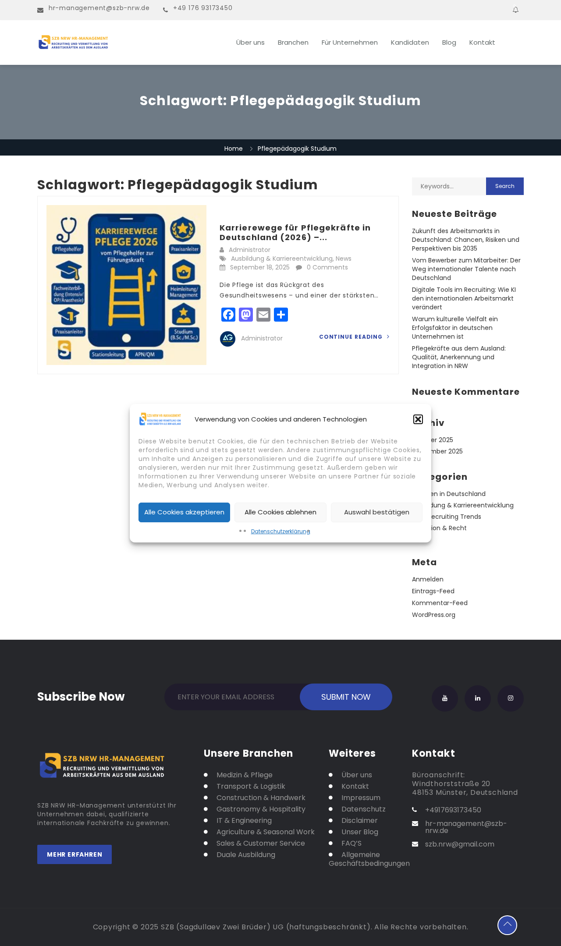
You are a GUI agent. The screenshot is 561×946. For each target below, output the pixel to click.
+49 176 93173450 (203, 8)
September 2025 (437, 451)
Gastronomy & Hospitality (261, 809)
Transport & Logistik (251, 786)
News (344, 258)
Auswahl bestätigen (376, 512)
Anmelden (428, 579)
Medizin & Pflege (245, 775)
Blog (449, 42)
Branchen (293, 42)
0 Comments (327, 267)
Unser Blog (359, 832)
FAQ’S (351, 843)
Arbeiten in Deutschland (449, 493)
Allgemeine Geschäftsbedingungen (364, 859)
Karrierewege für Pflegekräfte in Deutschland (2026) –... (295, 232)
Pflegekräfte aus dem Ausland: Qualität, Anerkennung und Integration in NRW (459, 357)
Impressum (360, 798)
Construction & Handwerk (261, 798)
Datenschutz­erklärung (280, 531)
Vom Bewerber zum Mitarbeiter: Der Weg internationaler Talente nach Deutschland (466, 269)
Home (233, 148)
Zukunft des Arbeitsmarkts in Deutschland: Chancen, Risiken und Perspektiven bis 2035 (465, 240)
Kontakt (482, 42)
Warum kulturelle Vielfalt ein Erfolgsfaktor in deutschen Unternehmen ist (455, 328)
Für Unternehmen (350, 42)
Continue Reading (351, 336)
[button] (418, 419)
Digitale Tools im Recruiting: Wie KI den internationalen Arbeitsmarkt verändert (464, 298)
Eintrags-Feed (433, 591)
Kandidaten (410, 42)
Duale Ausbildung (246, 854)
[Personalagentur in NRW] (122, 42)
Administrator (249, 249)
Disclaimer (359, 820)
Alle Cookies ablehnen (280, 512)
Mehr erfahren (74, 854)
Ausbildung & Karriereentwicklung (282, 258)
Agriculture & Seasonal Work (266, 832)
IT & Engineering (244, 820)
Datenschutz (363, 809)
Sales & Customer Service (261, 843)
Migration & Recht (439, 528)
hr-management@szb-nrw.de (99, 8)
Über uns (250, 42)
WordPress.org (433, 614)
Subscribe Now (81, 695)
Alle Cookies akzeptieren (184, 512)
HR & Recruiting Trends (446, 516)
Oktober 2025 (432, 440)
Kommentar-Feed (440, 603)
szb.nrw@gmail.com (459, 844)
